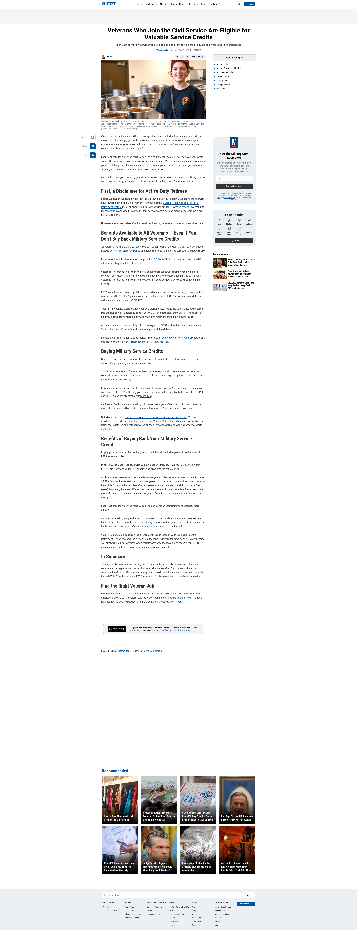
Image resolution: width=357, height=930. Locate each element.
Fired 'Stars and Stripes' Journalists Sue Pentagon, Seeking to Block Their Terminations (240, 274)
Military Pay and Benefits (179, 907)
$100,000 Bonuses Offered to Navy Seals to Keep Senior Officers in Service (241, 285)
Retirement (173, 921)
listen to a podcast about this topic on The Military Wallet (137, 421)
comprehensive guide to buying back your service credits (156, 417)
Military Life (216, 4)
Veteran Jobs (162, 50)
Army (194, 907)
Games (217, 921)
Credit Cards (129, 907)
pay (130, 375)
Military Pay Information (133, 914)
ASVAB (149, 911)
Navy (194, 911)
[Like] (93, 155)
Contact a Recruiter (154, 907)
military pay (150, 522)
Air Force (195, 914)
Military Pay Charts (131, 918)
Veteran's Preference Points (125, 250)
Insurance (138, 4)
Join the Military (177, 4)
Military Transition (222, 914)
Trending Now (220, 254)
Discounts (173, 925)
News (203, 4)
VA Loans (105, 907)
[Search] (239, 4)
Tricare (172, 918)
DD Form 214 (161, 259)
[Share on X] (182, 57)
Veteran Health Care (177, 914)
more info (145, 396)
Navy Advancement (154, 914)
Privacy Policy (229, 198)
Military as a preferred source (176, 630)
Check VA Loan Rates (110, 911)
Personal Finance (131, 911)
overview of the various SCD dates (181, 337)
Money (163, 4)
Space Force (197, 925)
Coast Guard (197, 921)
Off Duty (218, 918)
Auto (216, 925)
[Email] (187, 57)
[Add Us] (93, 137)
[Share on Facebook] (177, 57)
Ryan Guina (114, 57)
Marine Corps (197, 918)
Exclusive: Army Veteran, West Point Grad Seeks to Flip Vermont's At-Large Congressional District (241, 262)
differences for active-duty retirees (149, 341)
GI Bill (171, 911)
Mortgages (150, 4)
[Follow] (93, 146)
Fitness (217, 929)
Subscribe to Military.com (179, 597)
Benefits (192, 4)
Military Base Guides (223, 907)
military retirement (117, 375)
